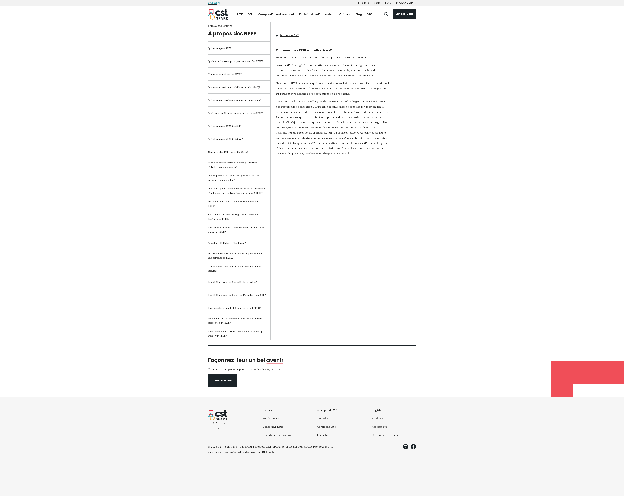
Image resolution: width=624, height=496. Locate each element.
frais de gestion (376, 88)
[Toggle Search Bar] (386, 14)
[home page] (218, 14)
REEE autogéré (295, 65)
